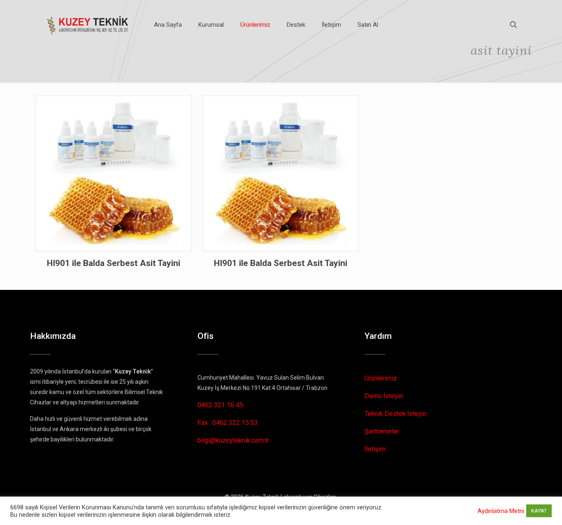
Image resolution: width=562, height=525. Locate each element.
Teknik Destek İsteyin (396, 414)
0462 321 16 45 (220, 405)
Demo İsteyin (384, 396)
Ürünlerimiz (381, 378)
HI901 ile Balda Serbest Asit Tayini (113, 263)
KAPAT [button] (539, 511)
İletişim (375, 449)
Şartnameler (382, 431)
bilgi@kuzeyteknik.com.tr (233, 440)
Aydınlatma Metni (501, 511)
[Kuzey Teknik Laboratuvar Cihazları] (88, 24)
